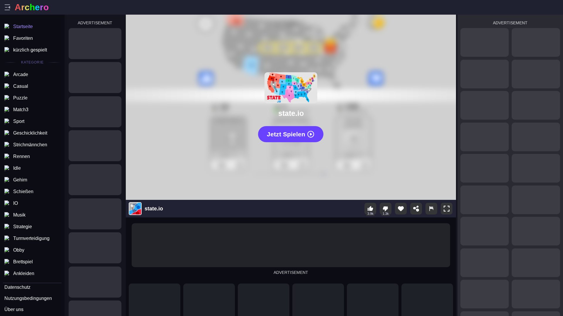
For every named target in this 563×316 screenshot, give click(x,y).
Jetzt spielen (286, 134)
